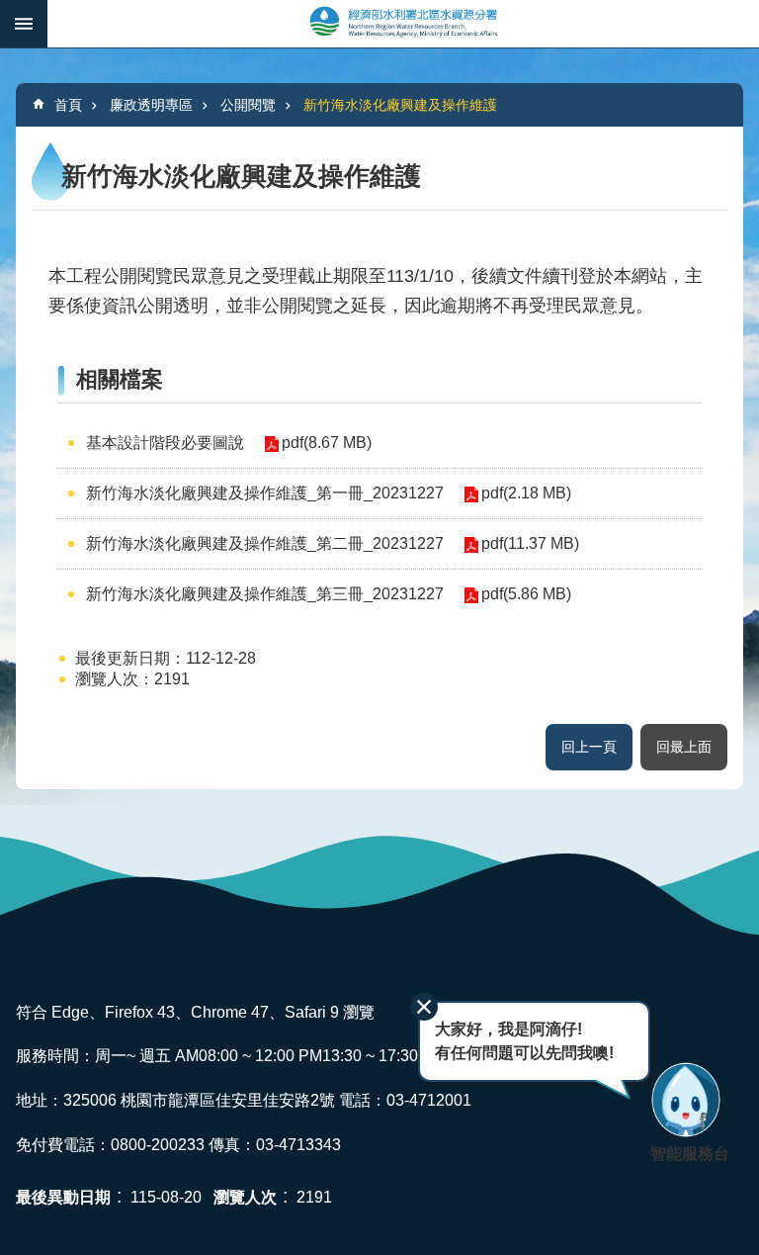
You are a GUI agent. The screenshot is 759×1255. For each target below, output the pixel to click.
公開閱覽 (248, 105)
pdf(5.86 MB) (526, 593)
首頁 (68, 105)
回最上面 (684, 747)
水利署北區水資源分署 (403, 23)
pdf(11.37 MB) (530, 543)
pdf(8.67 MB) (327, 442)
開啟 (23, 23)
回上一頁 (589, 747)
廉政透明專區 (151, 105)
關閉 (424, 1007)
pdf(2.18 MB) (526, 493)
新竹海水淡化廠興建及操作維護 (400, 105)
